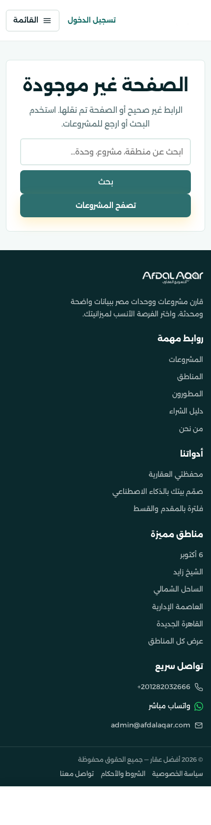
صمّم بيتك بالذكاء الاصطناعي (157, 491)
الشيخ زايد (188, 571)
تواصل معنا (77, 773)
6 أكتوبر (191, 554)
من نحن (191, 428)
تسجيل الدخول (92, 20)
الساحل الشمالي (178, 589)
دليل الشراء (186, 411)
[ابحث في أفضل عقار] (129, 20)
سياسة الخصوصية (177, 773)
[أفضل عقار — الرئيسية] (172, 278)
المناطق (190, 376)
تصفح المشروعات (106, 205)
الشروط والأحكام (123, 773)
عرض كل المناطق (175, 641)
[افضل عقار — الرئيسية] (176, 20)
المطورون (187, 393)
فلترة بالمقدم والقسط (168, 508)
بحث (105, 181)
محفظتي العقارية (176, 474)
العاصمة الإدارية (177, 606)
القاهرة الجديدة (180, 623)
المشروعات (186, 359)
